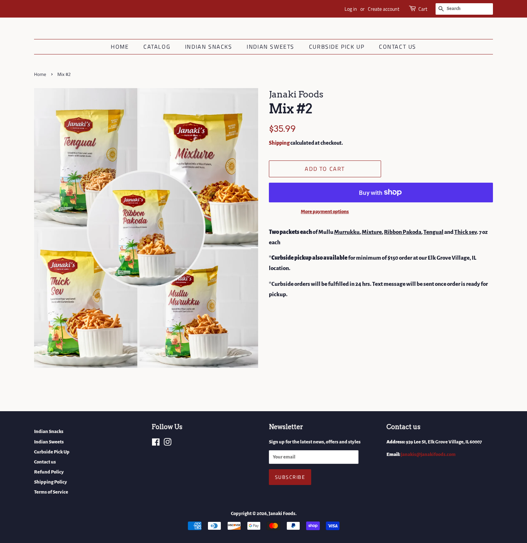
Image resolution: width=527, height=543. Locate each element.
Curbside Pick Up (337, 46)
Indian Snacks (208, 46)
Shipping (279, 143)
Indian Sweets (270, 46)
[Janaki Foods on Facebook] (156, 443)
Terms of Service (51, 492)
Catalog (156, 46)
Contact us (397, 46)
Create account (383, 9)
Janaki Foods (282, 513)
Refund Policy (49, 472)
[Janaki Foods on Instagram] (167, 443)
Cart (422, 9)
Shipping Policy (50, 482)
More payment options (325, 211)
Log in (351, 9)
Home (120, 46)
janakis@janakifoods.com (428, 454)
